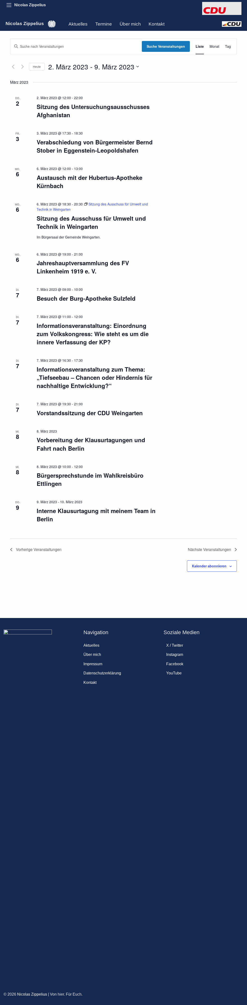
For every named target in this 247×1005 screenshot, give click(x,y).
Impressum (92, 664)
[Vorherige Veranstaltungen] (13, 66)
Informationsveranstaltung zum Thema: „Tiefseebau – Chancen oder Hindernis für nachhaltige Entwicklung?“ (94, 377)
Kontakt (157, 24)
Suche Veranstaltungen (166, 46)
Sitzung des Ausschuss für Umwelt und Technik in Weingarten (91, 222)
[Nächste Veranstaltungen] (22, 66)
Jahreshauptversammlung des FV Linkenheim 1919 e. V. (83, 267)
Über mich (130, 24)
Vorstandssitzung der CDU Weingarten (90, 413)
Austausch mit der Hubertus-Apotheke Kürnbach (89, 181)
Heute (37, 66)
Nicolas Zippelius (30, 5)
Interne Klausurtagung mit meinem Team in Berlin (96, 515)
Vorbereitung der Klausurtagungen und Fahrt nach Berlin (91, 444)
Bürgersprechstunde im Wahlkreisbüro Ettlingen (90, 479)
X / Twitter (174, 645)
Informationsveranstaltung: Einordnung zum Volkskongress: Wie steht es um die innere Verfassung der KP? (93, 333)
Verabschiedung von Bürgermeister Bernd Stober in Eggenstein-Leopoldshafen (95, 146)
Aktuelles (78, 24)
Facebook (174, 664)
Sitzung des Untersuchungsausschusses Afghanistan (93, 110)
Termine (103, 24)
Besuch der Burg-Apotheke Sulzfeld (86, 298)
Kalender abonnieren (209, 566)
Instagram (174, 654)
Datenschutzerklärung (102, 673)
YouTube (174, 673)
